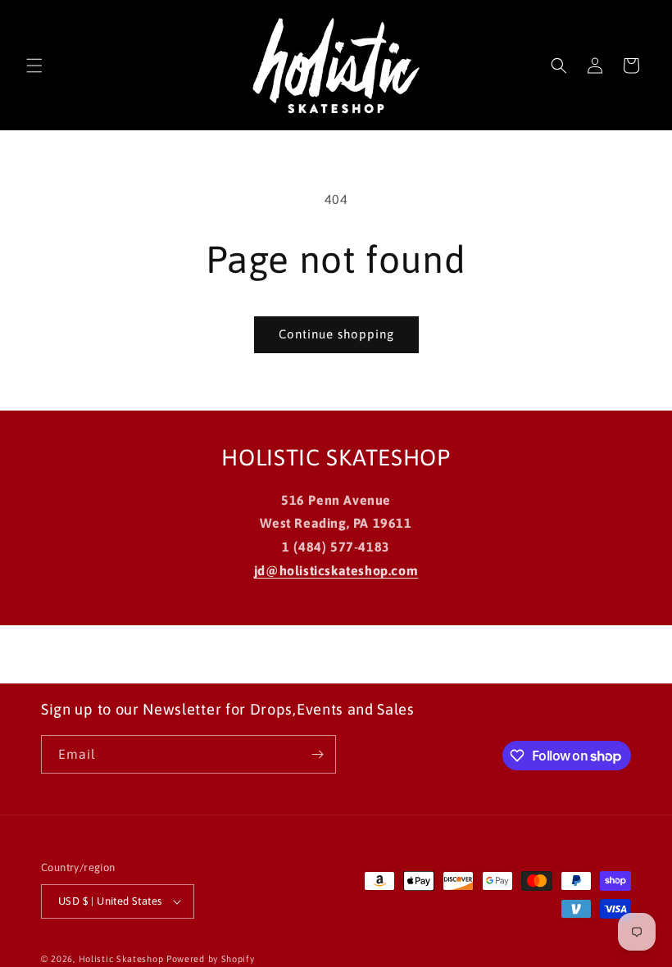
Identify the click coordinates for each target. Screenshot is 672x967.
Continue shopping (336, 334)
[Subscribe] (317, 754)
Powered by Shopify (210, 959)
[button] (34, 66)
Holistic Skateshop (121, 959)
